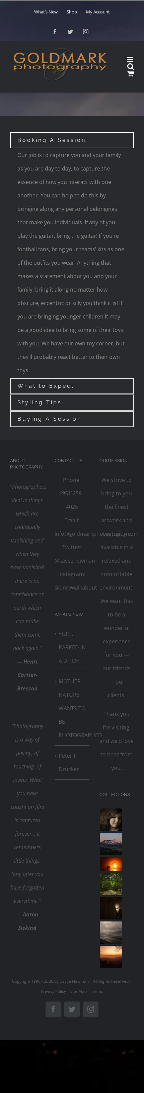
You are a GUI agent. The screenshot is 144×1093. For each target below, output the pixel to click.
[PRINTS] (111, 908)
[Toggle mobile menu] (130, 59)
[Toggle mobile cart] (130, 73)
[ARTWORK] (111, 884)
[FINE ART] (111, 957)
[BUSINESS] (111, 864)
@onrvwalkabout (76, 587)
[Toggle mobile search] (130, 66)
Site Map (78, 991)
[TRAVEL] (111, 932)
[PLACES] (111, 844)
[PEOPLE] (111, 819)
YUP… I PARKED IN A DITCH (72, 647)
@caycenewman (75, 560)
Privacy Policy (53, 991)
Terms (97, 991)
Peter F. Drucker (69, 762)
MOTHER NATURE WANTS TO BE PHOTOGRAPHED (72, 708)
